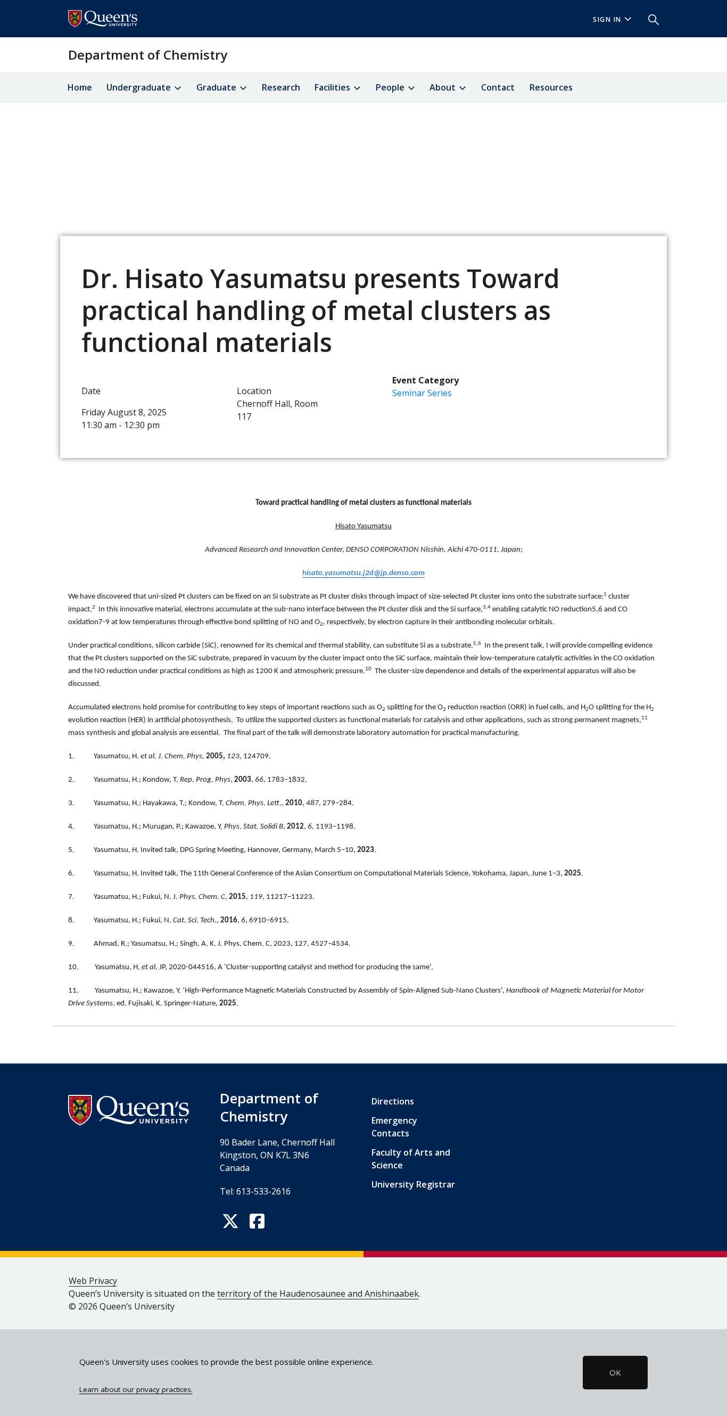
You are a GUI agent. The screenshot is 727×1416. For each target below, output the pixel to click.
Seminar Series (422, 393)
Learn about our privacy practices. (136, 1389)
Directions (392, 1101)
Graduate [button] (217, 87)
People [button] (391, 87)
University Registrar (413, 1184)
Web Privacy (93, 1281)
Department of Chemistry (147, 54)
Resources (551, 87)
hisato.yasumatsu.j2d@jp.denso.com (363, 573)
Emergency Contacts (394, 1127)
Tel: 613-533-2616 (255, 1191)
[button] (649, 18)
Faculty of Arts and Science (410, 1159)
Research (281, 87)
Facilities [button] (333, 87)
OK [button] (615, 1372)
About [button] (443, 87)
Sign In (607, 19)
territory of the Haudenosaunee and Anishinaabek (318, 1293)
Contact (498, 87)
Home (80, 87)
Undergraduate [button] (139, 87)
